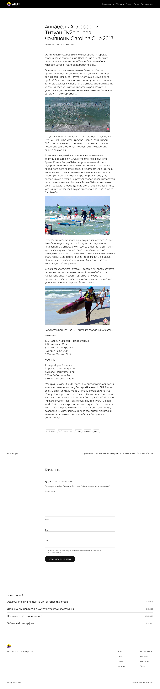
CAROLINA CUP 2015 (65, 431)
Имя (47, 519)
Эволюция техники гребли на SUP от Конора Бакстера (37, 601)
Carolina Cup (50, 431)
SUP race (78, 431)
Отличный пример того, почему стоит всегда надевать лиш (40, 609)
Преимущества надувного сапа (24, 616)
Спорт (72, 44)
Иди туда (14, 453)
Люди (67, 44)
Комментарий (50, 491)
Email (47, 530)
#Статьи (61, 44)
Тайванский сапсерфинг (20, 623)
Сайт (47, 540)
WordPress (149, 682)
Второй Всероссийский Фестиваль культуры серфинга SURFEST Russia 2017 (115, 453)
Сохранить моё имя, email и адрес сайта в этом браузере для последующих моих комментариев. (74, 552)
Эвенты (96, 431)
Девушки (87, 431)
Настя (54, 44)
